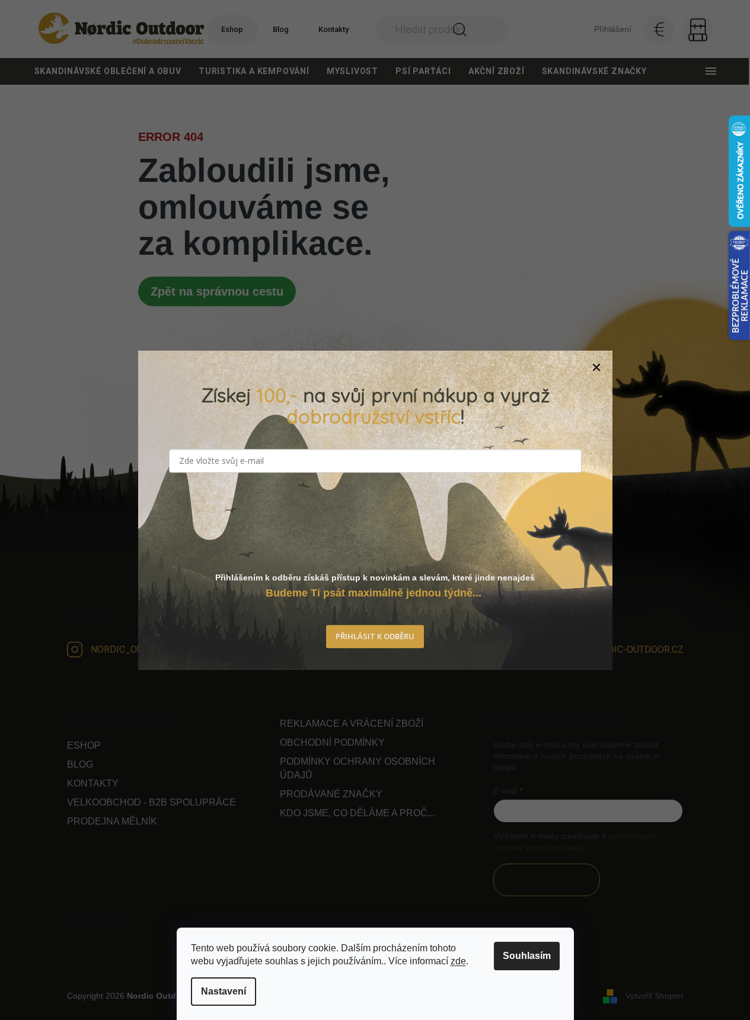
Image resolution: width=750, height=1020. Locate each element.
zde (458, 961)
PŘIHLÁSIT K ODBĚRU (375, 636)
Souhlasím (527, 956)
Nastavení (223, 991)
